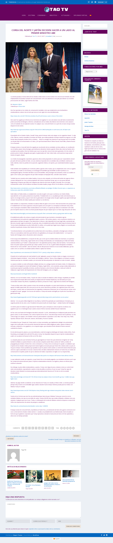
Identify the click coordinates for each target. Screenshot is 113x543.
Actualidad (65, 15)
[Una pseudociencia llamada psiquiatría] (71, 473)
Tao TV (34, 36)
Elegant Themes (17, 535)
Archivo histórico (89, 61)
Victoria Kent (21, 106)
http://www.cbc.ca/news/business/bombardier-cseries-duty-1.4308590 (29, 406)
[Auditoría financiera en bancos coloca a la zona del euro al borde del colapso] (15, 474)
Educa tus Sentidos (90, 114)
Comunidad (41, 15)
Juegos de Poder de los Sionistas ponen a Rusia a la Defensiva (52, 484)
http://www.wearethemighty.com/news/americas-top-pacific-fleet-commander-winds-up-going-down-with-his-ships (41, 213)
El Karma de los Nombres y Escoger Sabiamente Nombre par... (34, 2)
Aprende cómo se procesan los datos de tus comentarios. (44, 529)
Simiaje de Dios (89, 126)
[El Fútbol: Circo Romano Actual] (34, 476)
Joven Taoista (89, 122)
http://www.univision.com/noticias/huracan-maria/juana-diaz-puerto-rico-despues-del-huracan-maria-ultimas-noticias (42, 355)
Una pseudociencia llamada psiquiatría (69, 480)
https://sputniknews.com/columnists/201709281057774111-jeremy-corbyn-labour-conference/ (36, 252)
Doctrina (31, 15)
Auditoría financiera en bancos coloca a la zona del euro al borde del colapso (14, 483)
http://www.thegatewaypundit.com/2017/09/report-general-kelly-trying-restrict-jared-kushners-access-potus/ (39, 297)
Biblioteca (53, 15)
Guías (24, 15)
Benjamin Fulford (17, 104)
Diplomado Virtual (80, 15)
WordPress (36, 535)
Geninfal (87, 118)
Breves (86, 56)
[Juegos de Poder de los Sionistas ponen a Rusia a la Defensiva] (52, 475)
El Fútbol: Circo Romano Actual (33, 485)
